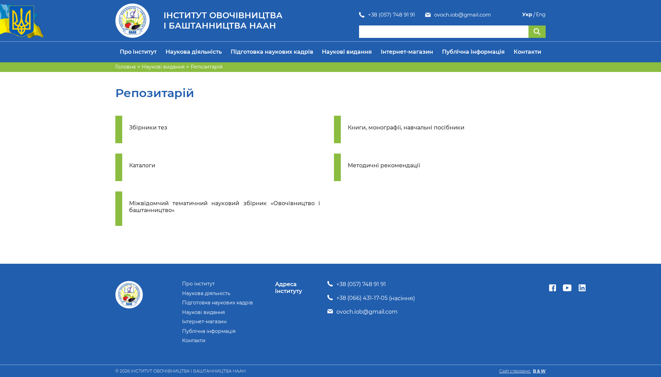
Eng (541, 15)
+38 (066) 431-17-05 (362, 298)
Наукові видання (347, 52)
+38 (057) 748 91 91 (391, 15)
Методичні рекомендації (384, 165)
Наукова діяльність (194, 52)
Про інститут (138, 52)
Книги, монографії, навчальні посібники (406, 127)
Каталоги (142, 165)
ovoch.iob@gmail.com (462, 15)
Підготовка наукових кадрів (272, 52)
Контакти (527, 52)
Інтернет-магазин (407, 52)
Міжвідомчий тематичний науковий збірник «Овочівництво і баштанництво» (224, 206)
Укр (527, 15)
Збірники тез (148, 127)
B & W (539, 371)
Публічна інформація (473, 52)
